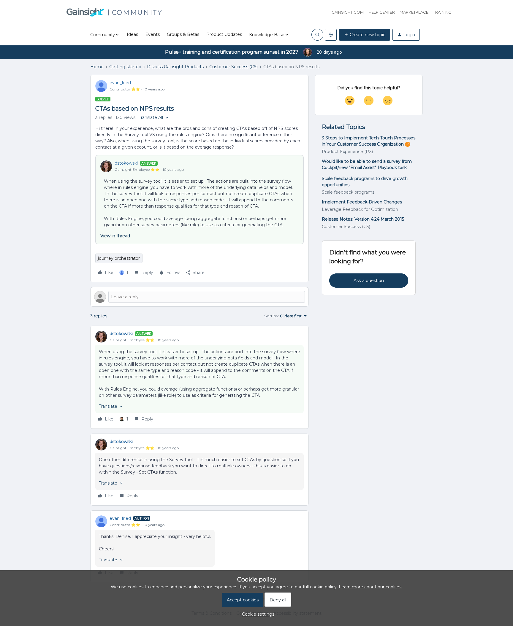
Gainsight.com (348, 12)
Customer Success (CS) (233, 66)
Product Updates (224, 34)
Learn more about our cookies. (370, 587)
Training (442, 12)
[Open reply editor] (199, 296)
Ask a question (369, 280)
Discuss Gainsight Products (175, 66)
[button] (364, 35)
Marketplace (414, 12)
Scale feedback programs (348, 192)
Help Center (381, 12)
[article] (199, 377)
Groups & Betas (183, 34)
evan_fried (120, 82)
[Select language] (331, 35)
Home (97, 66)
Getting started (125, 66)
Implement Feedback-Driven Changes (362, 202)
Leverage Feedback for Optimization (360, 209)
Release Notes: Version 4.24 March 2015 (363, 219)
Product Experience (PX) (347, 151)
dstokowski (126, 163)
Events (152, 34)
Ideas (132, 34)
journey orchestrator (119, 258)
